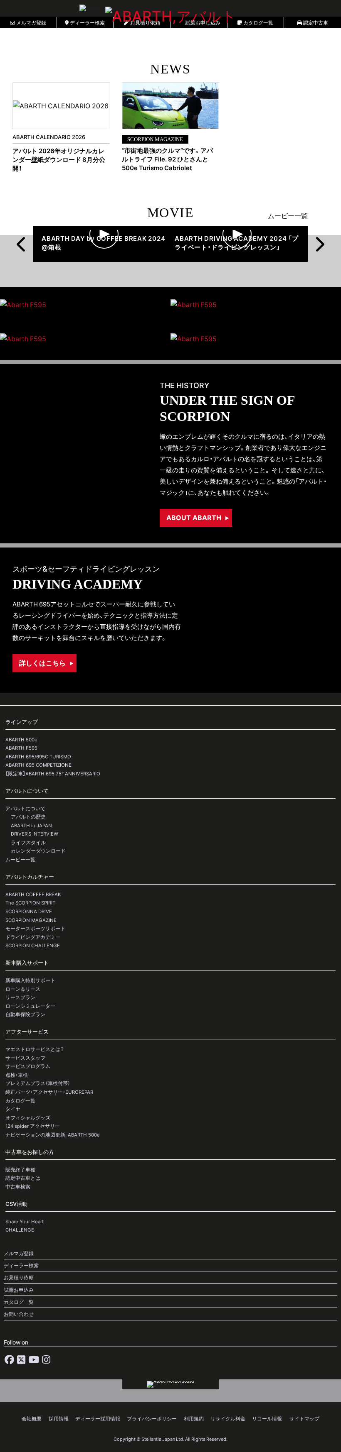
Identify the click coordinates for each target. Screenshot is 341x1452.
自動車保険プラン (25, 1014)
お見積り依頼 (19, 1277)
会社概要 (32, 1418)
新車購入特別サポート (30, 980)
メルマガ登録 (19, 1253)
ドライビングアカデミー (32, 937)
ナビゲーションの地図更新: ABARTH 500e (52, 1134)
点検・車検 (16, 1074)
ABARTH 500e (21, 739)
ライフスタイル (28, 842)
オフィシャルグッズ (27, 1117)
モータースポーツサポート (35, 928)
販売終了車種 (20, 1169)
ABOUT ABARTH (193, 517)
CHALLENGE (19, 1229)
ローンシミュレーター (30, 1006)
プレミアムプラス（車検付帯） (37, 1083)
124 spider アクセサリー (32, 1125)
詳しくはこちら (42, 662)
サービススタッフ (25, 1057)
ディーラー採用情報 (97, 1418)
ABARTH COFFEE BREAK (33, 894)
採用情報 (59, 1418)
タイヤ (12, 1108)
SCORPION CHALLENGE (32, 945)
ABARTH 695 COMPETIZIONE (38, 764)
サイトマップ (304, 1418)
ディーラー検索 (21, 1265)
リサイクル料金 (227, 1418)
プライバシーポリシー (152, 1418)
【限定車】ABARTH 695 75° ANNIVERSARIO (52, 773)
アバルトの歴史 (28, 816)
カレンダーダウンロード (38, 850)
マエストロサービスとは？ (34, 1049)
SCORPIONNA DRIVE (28, 911)
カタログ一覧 (20, 1100)
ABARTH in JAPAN (31, 825)
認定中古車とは (22, 1177)
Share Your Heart (24, 1221)
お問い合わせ (19, 1314)
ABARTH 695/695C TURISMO (38, 756)
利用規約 (194, 1418)
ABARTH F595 (21, 747)
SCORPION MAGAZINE (31, 920)
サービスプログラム (27, 1066)
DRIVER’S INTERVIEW (34, 833)
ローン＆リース (22, 988)
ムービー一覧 (288, 215)
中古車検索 (17, 1186)
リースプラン (20, 997)
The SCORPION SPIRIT (30, 902)
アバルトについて (25, 808)
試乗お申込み (19, 1289)
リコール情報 (267, 1418)
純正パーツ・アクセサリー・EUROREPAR (49, 1091)
